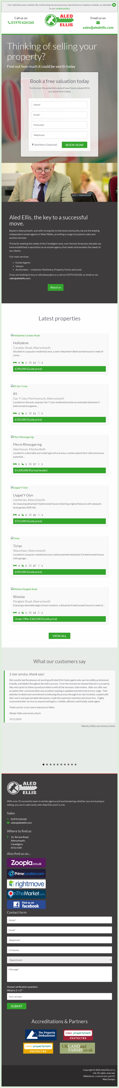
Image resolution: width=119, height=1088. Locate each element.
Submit (16, 1006)
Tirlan (17, 546)
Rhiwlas (19, 597)
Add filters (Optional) (45, 144)
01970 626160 (22, 20)
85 (15, 393)
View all (59, 636)
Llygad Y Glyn (23, 495)
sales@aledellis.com (98, 23)
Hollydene (21, 343)
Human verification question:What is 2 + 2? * (22, 988)
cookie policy (62, 8)
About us (55, 287)
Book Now (74, 145)
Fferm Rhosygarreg (27, 444)
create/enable (101, 1076)
